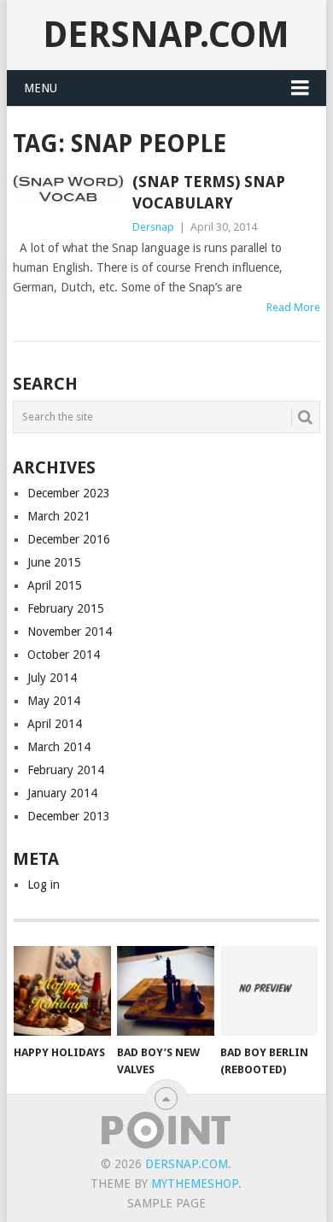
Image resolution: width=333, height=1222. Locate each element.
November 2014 (69, 631)
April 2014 (54, 724)
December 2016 (68, 539)
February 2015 (65, 608)
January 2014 (62, 793)
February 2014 (65, 770)
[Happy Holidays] (62, 991)
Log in (43, 884)
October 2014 (63, 654)
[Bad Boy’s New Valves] (165, 991)
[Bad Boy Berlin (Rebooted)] (269, 991)
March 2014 (59, 747)
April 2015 (54, 585)
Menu (40, 88)
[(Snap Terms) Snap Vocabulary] (68, 189)
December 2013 (68, 816)
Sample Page (166, 1203)
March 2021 (59, 516)
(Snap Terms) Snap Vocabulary (208, 192)
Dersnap (153, 226)
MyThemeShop (194, 1183)
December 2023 (68, 493)
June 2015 (54, 562)
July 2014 (52, 677)
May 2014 (53, 701)
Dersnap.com (166, 35)
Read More (293, 307)
